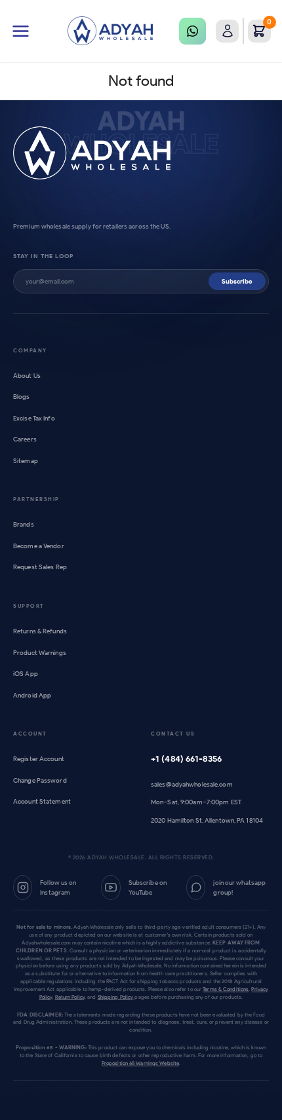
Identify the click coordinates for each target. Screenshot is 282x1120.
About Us (27, 375)
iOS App (25, 673)
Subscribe (237, 281)
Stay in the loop (43, 255)
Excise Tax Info (34, 418)
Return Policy (70, 997)
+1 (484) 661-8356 (186, 759)
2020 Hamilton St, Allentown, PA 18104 (207, 820)
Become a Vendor (38, 546)
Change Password (40, 780)
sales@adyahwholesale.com (192, 784)
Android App (32, 695)
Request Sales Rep (40, 567)
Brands (23, 524)
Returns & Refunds (40, 631)
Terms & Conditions (226, 989)
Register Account (38, 759)
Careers (25, 439)
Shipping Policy (116, 997)
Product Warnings (39, 652)
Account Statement (42, 801)
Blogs (21, 396)
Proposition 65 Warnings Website (140, 1063)
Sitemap (25, 461)
